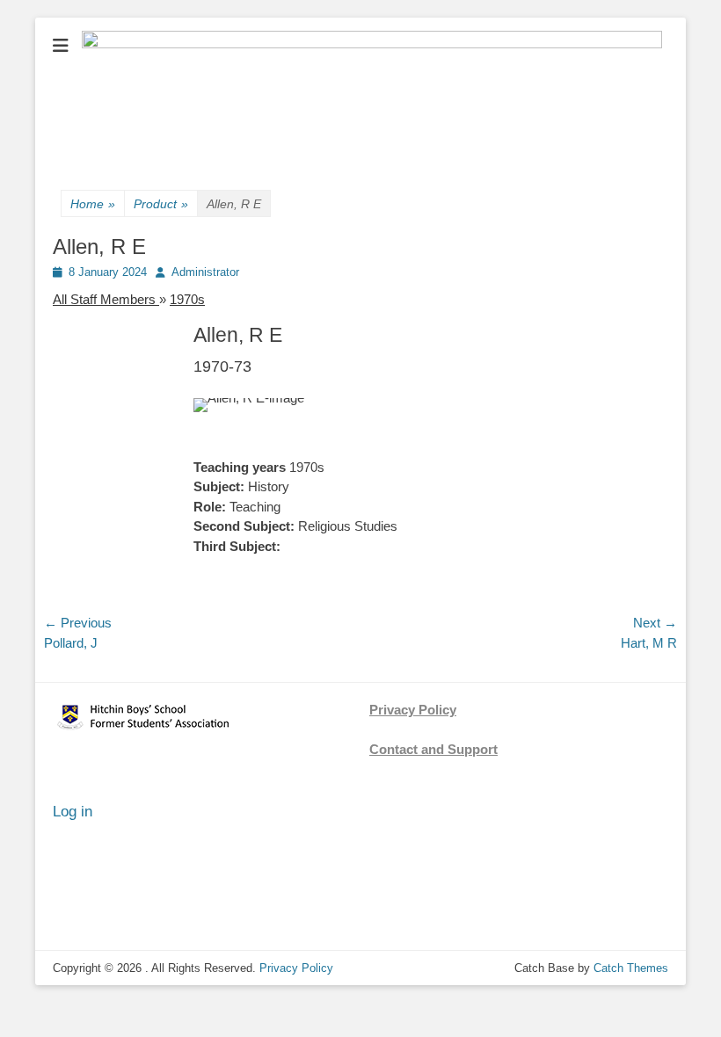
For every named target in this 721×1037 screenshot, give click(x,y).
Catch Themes (631, 968)
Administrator (205, 272)
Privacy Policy (412, 709)
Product (161, 204)
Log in (72, 811)
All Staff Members (106, 299)
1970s (187, 299)
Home (92, 204)
